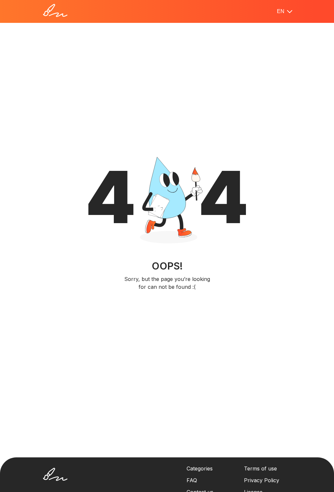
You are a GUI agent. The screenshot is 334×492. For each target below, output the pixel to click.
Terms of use (260, 468)
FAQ (192, 480)
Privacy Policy (261, 480)
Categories (200, 468)
